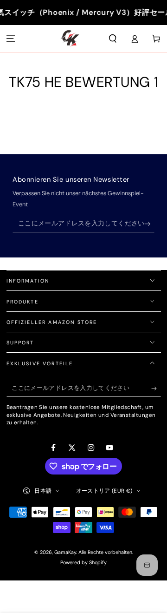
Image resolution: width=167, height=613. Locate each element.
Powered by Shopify (83, 562)
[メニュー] (11, 38)
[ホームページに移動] (69, 38)
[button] (113, 38)
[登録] (149, 224)
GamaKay (65, 552)
